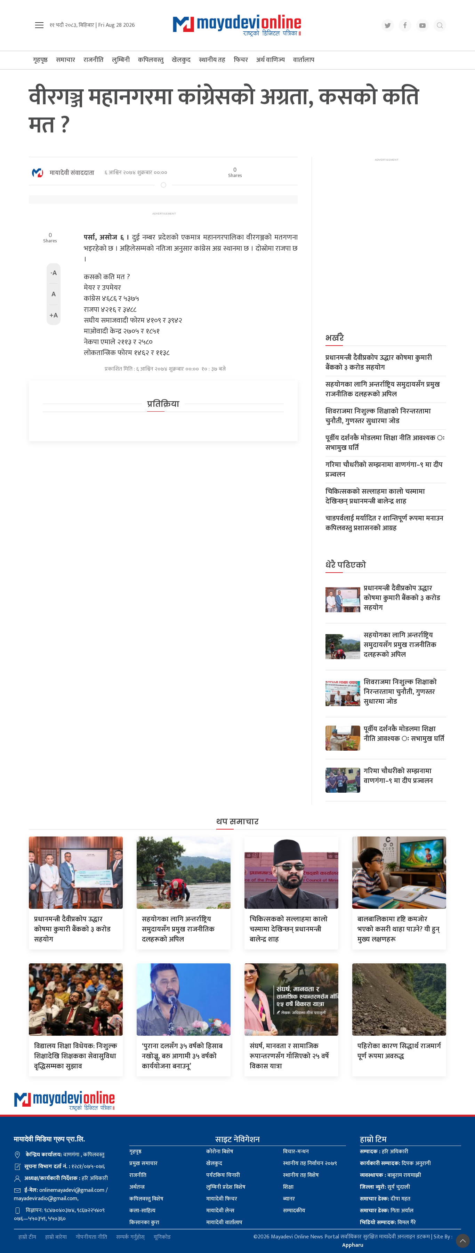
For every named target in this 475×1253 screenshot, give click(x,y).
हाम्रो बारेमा (56, 1237)
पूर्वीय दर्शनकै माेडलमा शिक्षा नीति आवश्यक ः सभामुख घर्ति (385, 443)
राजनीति (93, 60)
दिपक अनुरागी (395, 1163)
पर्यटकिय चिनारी (223, 1175)
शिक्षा (288, 1187)
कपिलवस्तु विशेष (146, 1199)
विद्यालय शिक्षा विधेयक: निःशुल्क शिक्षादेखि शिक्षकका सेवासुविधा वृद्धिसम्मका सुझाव (75, 1056)
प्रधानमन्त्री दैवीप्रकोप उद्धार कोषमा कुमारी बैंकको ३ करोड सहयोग (378, 362)
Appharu (352, 1245)
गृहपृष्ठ (40, 60)
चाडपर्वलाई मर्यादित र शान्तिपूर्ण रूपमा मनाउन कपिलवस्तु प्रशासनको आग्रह (384, 523)
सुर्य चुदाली (385, 1187)
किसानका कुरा (144, 1222)
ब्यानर (289, 1199)
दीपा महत (385, 1199)
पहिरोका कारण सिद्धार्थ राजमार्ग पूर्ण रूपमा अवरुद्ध (399, 1051)
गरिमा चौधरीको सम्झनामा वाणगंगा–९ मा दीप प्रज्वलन (384, 469)
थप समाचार (237, 821)
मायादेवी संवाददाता (72, 173)
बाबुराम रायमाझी (390, 1175)
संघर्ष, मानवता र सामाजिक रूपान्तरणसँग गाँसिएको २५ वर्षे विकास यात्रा (289, 1056)
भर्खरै (334, 338)
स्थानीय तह (212, 60)
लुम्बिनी (121, 60)
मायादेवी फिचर (221, 1199)
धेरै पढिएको (345, 565)
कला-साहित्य (142, 1210)
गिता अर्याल (386, 1210)
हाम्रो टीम (27, 1237)
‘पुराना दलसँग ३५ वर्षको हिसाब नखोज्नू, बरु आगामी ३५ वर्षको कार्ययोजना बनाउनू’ (182, 1056)
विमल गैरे (388, 1222)
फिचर (241, 60)
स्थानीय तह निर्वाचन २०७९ (310, 1163)
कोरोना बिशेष (219, 1151)
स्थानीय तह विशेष (301, 1175)
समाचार (65, 60)
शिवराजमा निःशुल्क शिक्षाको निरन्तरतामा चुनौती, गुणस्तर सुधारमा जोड (378, 416)
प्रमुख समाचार (143, 1163)
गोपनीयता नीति (91, 1237)
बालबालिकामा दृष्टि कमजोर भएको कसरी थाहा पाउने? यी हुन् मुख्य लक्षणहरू (398, 929)
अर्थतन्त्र (137, 1187)
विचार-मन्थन (296, 1151)
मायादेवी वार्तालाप (224, 1222)
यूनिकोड (162, 1237)
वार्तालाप (303, 60)
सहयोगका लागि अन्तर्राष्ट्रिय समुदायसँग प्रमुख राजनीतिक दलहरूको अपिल (382, 389)
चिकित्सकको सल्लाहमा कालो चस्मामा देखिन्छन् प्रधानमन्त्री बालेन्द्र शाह (375, 496)
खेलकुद (181, 60)
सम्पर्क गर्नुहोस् (130, 1237)
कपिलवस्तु (150, 60)
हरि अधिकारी (384, 1151)
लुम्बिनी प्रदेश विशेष (225, 1187)
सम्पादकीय (294, 1210)
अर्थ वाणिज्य (270, 60)
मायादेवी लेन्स (220, 1210)
